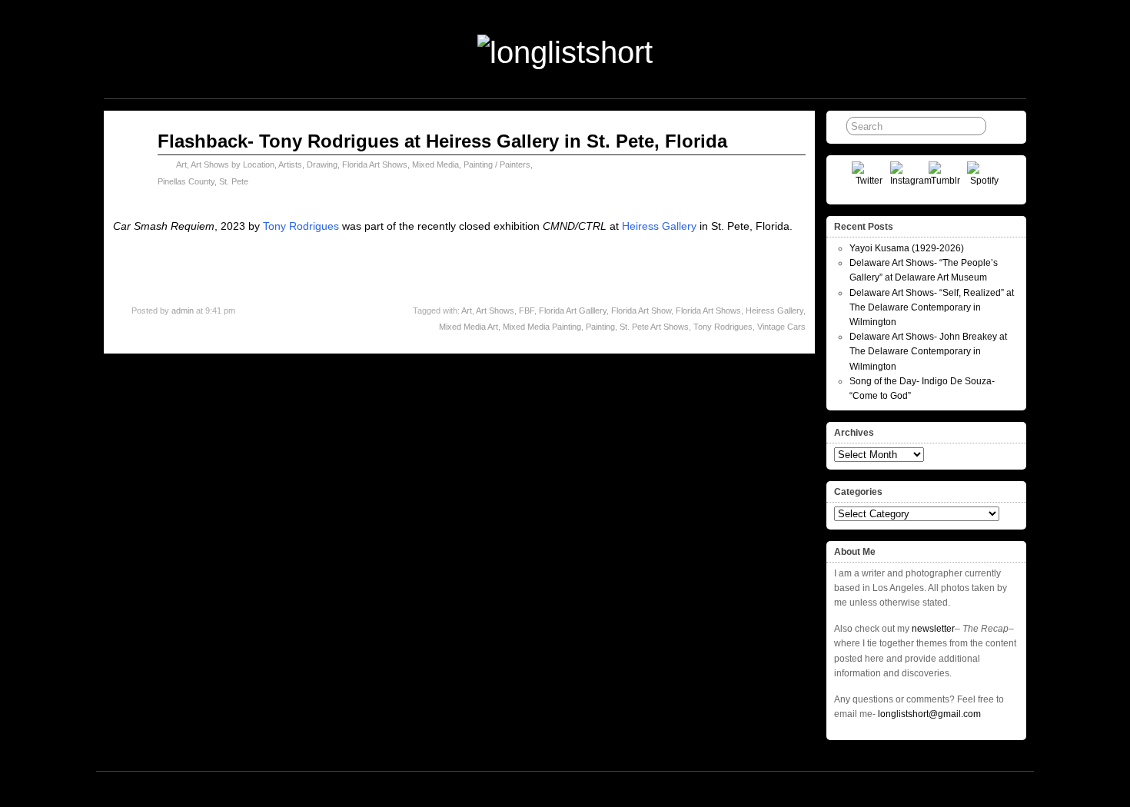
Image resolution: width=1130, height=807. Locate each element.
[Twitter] (869, 178)
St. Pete (233, 181)
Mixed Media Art (468, 326)
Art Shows (495, 310)
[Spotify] (984, 178)
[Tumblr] (946, 178)
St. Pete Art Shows (654, 326)
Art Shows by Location (232, 164)
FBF (526, 310)
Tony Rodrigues (301, 226)
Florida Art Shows (374, 164)
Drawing (322, 164)
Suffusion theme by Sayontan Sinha (958, 788)
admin (182, 310)
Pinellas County (186, 181)
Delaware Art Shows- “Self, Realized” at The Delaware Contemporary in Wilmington (931, 307)
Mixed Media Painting (542, 326)
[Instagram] (907, 178)
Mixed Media (435, 164)
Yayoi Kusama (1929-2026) (906, 248)
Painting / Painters (497, 164)
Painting (600, 326)
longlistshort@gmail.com (929, 714)
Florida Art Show (641, 310)
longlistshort (579, 788)
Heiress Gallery (659, 226)
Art (181, 164)
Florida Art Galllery (573, 310)
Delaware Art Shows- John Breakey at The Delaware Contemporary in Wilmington (928, 351)
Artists (290, 164)
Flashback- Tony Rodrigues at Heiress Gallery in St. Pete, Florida (442, 141)
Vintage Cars (781, 326)
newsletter (933, 628)
